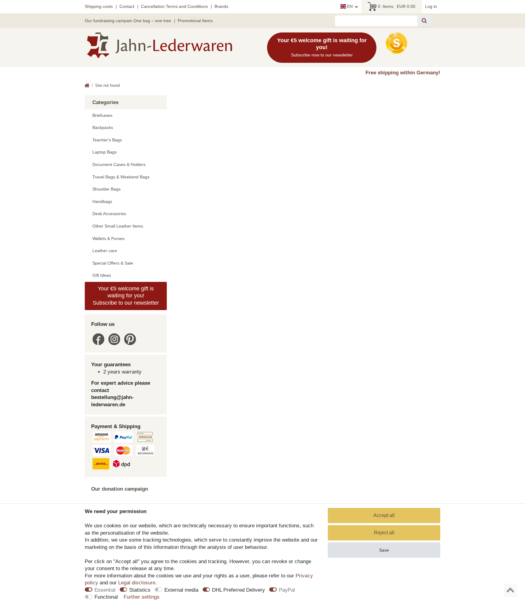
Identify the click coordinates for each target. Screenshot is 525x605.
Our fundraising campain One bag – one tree (128, 20)
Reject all (384, 532)
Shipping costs (99, 6)
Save (384, 550)
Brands (221, 6)
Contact (126, 6)
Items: (396, 6)
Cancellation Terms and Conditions (174, 6)
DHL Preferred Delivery (238, 590)
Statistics (139, 590)
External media (181, 590)
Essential (104, 590)
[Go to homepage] (87, 86)
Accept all (384, 515)
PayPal (287, 590)
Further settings (142, 597)
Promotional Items (195, 20)
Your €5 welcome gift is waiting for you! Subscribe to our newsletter (126, 296)
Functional (106, 597)
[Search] (424, 20)
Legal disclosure (136, 583)
